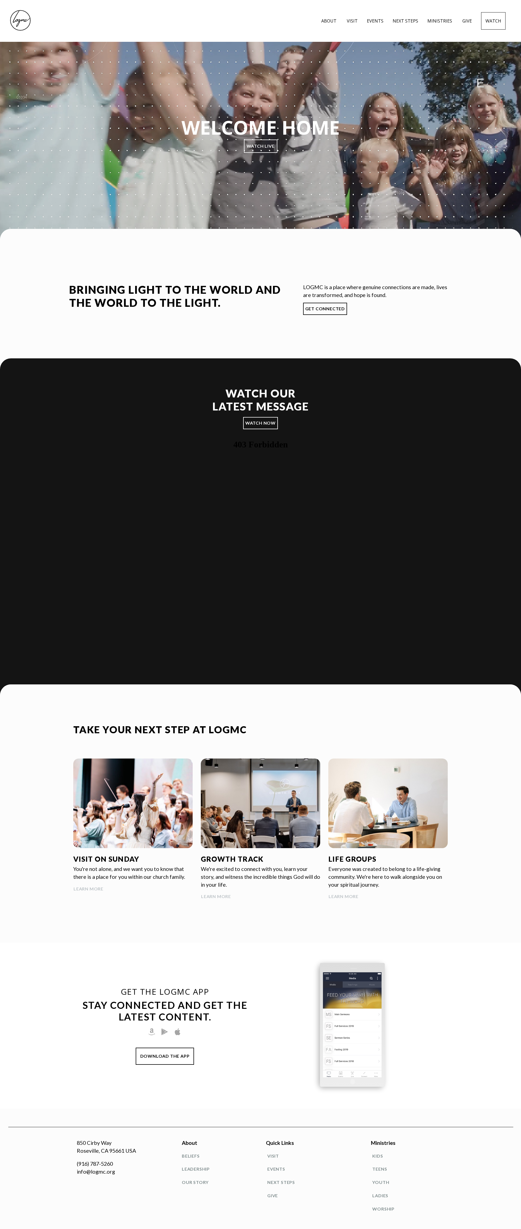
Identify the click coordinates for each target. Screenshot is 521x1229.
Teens (379, 1168)
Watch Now (260, 422)
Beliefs (191, 1155)
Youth (380, 1182)
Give (467, 21)
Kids (377, 1155)
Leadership (196, 1168)
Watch (493, 21)
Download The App (165, 1056)
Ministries (440, 21)
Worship (383, 1208)
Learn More (88, 888)
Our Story (195, 1182)
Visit (352, 21)
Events (375, 21)
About (329, 21)
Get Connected (325, 308)
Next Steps (405, 21)
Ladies (380, 1195)
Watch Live (261, 146)
